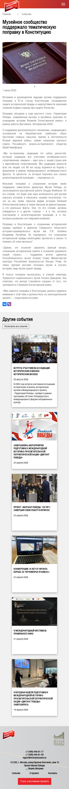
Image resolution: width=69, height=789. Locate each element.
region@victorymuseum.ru (34, 757)
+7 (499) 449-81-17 (34, 751)
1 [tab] (34, 86)
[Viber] (9, 304)
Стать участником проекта (34, 781)
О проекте (34, 773)
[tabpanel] (34, 63)
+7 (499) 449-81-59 (34, 754)
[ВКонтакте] (5, 304)
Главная (7, 14)
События (26, 14)
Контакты (52, 773)
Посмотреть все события (15, 326)
